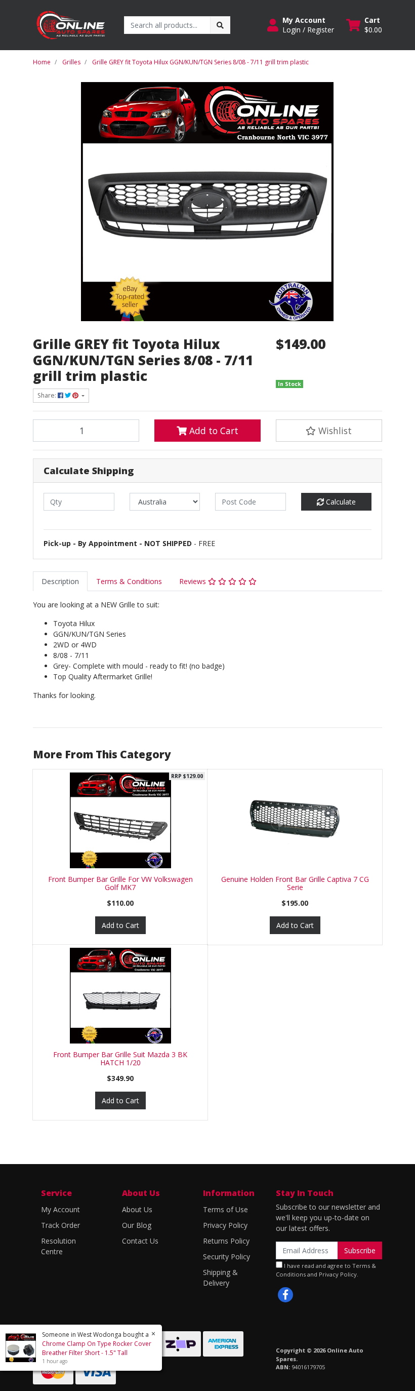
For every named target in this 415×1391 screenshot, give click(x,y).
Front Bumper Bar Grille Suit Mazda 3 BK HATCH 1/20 (120, 1059)
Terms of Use (225, 1209)
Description (60, 581)
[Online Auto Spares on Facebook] (285, 1294)
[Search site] (220, 25)
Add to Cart (212, 430)
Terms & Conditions (129, 581)
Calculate (340, 502)
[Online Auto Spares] (71, 24)
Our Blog (136, 1225)
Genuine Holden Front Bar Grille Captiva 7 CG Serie (295, 883)
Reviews (193, 581)
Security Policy (226, 1256)
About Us (137, 1209)
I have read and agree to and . (326, 1270)
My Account (60, 1209)
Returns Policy (226, 1241)
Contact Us (140, 1241)
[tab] (60, 581)
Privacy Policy (225, 1225)
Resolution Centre (58, 1246)
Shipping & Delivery (220, 1277)
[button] (300, 25)
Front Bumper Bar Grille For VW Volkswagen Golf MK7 (120, 883)
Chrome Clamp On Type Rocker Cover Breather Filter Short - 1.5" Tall (96, 1348)
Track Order (60, 1225)
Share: (47, 395)
